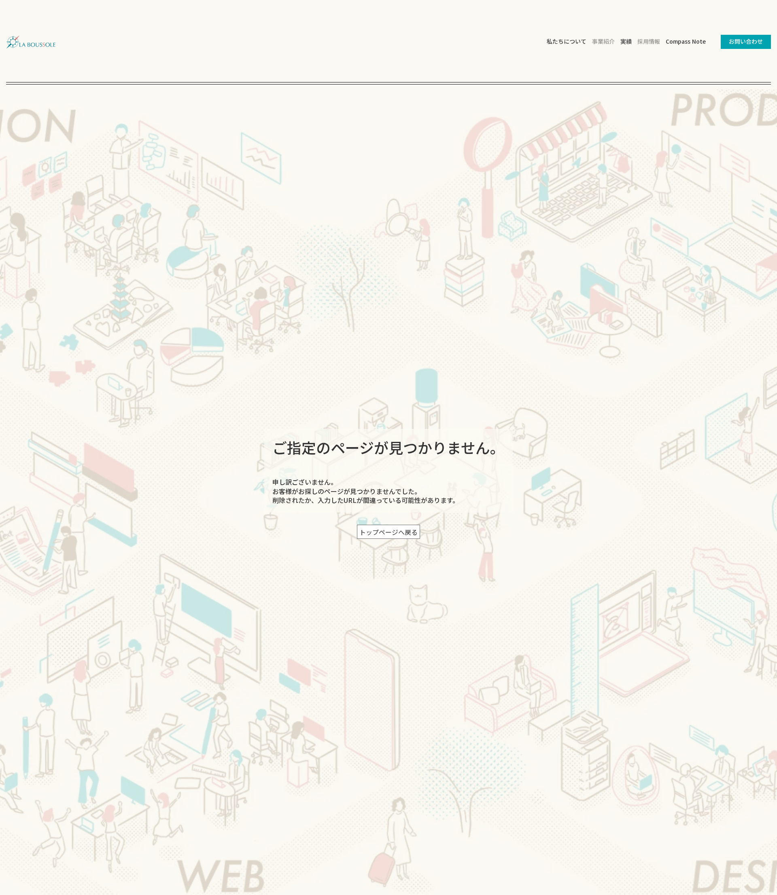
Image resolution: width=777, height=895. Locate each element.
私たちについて (566, 41)
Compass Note (686, 41)
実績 (626, 41)
